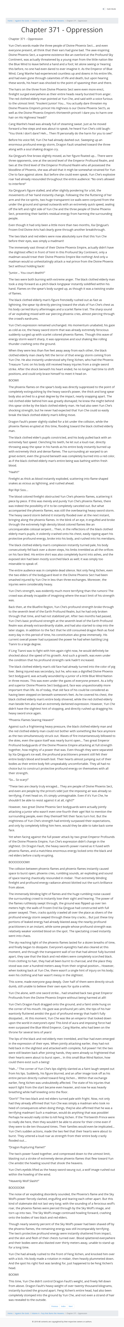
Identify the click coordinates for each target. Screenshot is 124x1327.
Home (10, 21)
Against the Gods (22, 21)
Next (71, 1306)
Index (63, 1306)
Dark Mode (111, 9)
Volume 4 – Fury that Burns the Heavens (48, 21)
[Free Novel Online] (61, 8)
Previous (54, 1306)
